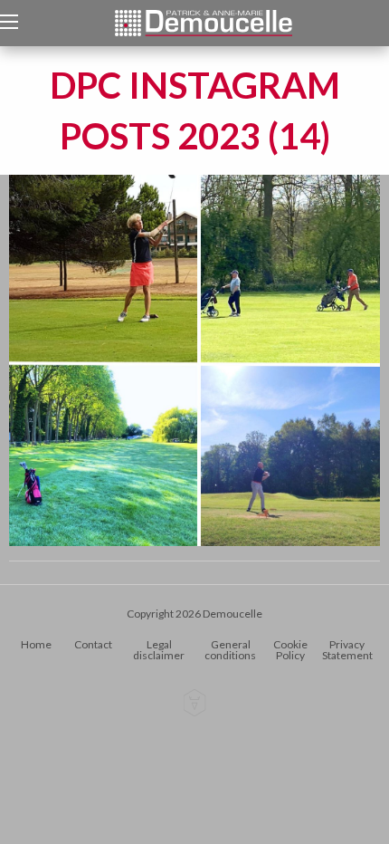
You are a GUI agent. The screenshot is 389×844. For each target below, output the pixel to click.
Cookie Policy (290, 650)
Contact (93, 644)
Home (36, 644)
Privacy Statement (347, 650)
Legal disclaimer (159, 650)
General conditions (230, 650)
